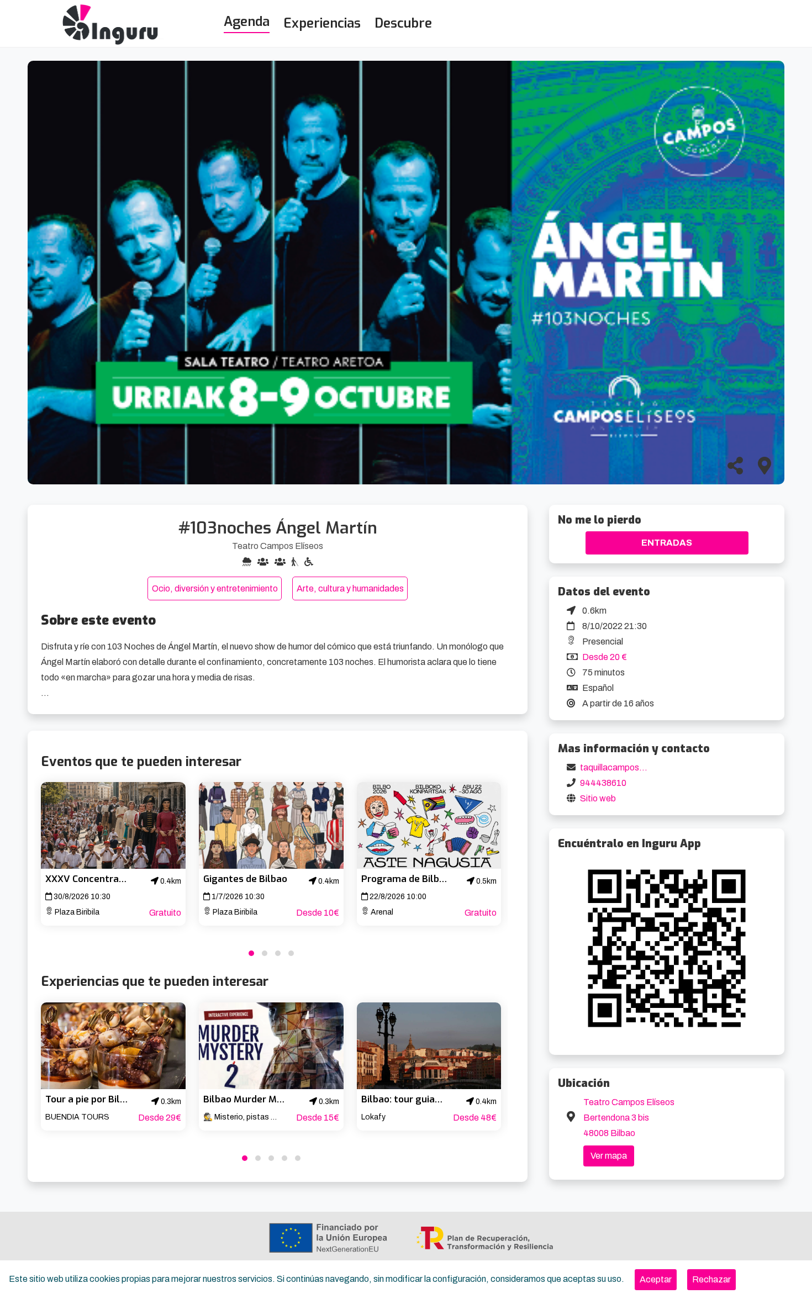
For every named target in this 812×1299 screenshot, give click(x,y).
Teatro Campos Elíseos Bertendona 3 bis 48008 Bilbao (628, 1117)
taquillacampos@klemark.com (639, 767)
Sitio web (598, 798)
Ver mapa (608, 1155)
